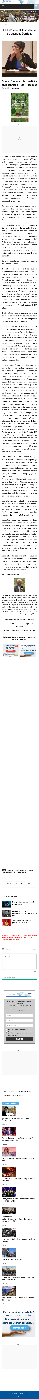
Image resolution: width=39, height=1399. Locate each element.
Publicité (22, 1393)
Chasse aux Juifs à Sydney (12, 1259)
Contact (28, 1393)
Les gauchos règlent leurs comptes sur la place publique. (19, 1240)
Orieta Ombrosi (22, 872)
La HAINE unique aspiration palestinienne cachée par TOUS (17, 1220)
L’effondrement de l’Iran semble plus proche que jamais (18, 1179)
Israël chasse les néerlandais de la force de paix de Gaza (18, 1299)
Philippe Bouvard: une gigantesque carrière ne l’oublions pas (24, 913)
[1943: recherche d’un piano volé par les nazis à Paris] (6, 922)
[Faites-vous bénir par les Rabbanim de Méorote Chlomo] (19, 16)
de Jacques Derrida (13, 870)
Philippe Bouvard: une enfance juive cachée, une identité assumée (18, 1139)
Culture (9, 24)
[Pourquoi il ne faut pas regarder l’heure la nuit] (6, 904)
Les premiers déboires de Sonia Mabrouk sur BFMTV (18, 1159)
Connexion (33, 949)
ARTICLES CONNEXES (11, 893)
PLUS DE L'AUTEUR (10, 896)
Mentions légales (13, 1393)
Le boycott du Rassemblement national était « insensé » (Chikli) (18, 1200)
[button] (19, 1039)
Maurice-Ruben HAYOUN (9, 872)
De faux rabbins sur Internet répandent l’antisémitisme (16, 1119)
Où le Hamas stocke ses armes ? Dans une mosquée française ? (18, 1278)
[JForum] (19, 2)
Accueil (4, 24)
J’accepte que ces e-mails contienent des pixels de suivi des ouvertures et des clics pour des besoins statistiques (20, 1033)
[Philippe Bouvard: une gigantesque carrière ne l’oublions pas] (6, 913)
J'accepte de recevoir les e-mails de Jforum (19, 1029)
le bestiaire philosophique (26, 870)
